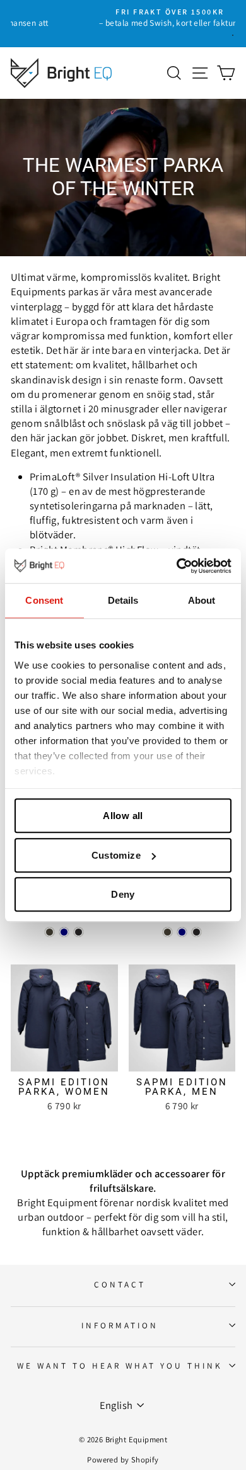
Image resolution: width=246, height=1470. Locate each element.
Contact (120, 1284)
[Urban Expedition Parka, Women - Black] (78, 932)
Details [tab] (123, 600)
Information (119, 1325)
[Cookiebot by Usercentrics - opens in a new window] (176, 566)
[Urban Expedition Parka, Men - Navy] (182, 932)
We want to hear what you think (119, 1365)
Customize (116, 855)
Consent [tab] (44, 600)
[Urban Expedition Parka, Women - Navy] (64, 932)
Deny (123, 894)
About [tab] (202, 600)
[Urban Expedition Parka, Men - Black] (196, 932)
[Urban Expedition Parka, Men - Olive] (167, 932)
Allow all (123, 815)
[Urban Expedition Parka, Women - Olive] (49, 932)
